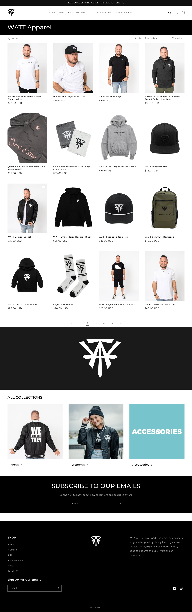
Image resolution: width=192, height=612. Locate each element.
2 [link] (88, 323)
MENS (11, 544)
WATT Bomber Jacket (19, 237)
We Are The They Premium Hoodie (118, 166)
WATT (99, 608)
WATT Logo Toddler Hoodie (22, 304)
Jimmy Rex (160, 542)
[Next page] (120, 323)
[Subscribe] (119, 503)
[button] (169, 12)
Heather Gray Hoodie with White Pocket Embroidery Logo (162, 97)
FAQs (10, 565)
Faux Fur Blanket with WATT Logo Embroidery (72, 167)
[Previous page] (71, 323)
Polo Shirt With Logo (110, 96)
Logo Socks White (63, 304)
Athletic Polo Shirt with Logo (160, 304)
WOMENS (13, 550)
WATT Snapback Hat (156, 166)
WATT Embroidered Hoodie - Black (72, 237)
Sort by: (138, 38)
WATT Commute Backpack (159, 237)
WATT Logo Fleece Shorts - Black (117, 304)
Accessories (140, 464)
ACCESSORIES (15, 560)
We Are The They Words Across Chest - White (24, 97)
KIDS (10, 555)
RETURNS (13, 571)
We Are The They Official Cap (69, 96)
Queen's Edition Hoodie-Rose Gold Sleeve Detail (26, 167)
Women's (78, 464)
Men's (14, 464)
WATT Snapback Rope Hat (113, 237)
